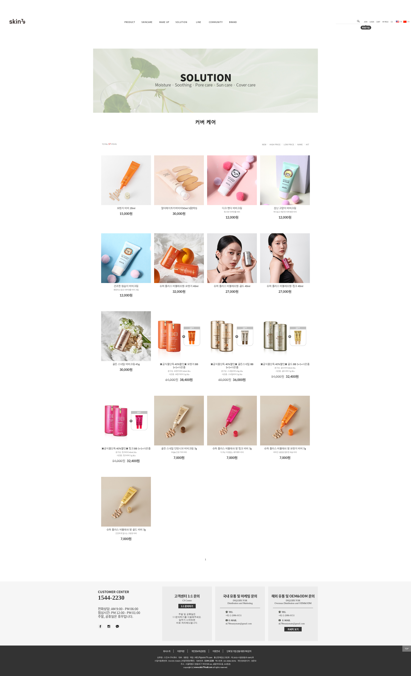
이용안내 (216, 651)
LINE (198, 22)
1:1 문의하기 (187, 606)
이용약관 (180, 651)
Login (372, 22)
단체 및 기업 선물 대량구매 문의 (239, 651)
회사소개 (166, 651)
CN (408, 21)
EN (401, 21)
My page (385, 22)
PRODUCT (129, 22)
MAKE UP (164, 22)
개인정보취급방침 (198, 651)
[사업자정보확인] (188, 660)
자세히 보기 (293, 629)
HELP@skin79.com (203, 657)
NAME (300, 144)
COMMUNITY (216, 22)
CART (378, 22)
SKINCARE (147, 22)
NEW (264, 144)
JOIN (365, 22)
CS (392, 22)
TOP (407, 648)
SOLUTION (181, 22)
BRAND (233, 22)
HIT (307, 144)
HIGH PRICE (275, 144)
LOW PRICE (289, 144)
